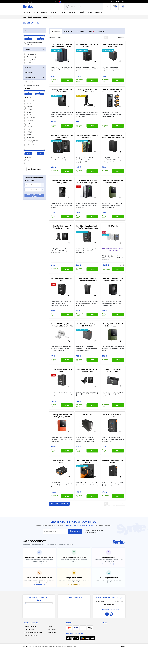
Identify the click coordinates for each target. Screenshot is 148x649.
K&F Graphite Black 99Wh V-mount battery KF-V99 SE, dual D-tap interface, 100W (61, 45)
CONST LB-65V (113, 226)
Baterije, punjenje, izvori (34, 17)
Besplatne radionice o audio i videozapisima (79, 525)
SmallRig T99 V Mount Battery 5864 (61, 279)
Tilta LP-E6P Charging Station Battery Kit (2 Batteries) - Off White (61, 325)
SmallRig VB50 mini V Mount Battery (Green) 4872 (113, 181)
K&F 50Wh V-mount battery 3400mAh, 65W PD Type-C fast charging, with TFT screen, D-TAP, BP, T (87, 181)
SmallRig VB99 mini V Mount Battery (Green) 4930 (113, 325)
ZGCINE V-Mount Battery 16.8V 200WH (113, 461)
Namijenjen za (28, 72)
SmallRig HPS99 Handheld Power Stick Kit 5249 (87, 91)
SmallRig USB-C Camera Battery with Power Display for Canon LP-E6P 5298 (87, 279)
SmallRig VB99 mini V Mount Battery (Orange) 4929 (62, 416)
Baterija (45, 17)
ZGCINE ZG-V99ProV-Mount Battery (87, 461)
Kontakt (54, 2)
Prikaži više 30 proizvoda (59, 504)
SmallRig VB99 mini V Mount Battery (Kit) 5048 (87, 370)
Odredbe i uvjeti (29, 629)
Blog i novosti (52, 629)
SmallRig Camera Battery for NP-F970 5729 (87, 325)
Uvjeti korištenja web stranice (33, 632)
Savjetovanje (52, 632)
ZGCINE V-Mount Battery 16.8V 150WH (62, 370)
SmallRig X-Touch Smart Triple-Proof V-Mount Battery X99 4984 (87, 227)
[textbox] (33, 185)
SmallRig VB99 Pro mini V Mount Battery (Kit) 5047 (62, 227)
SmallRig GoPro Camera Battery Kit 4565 (112, 370)
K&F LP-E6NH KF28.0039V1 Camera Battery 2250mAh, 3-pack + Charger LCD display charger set (112, 91)
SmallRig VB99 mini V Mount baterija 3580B (62, 91)
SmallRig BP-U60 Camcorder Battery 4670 (113, 45)
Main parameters (29, 77)
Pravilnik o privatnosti (30, 635)
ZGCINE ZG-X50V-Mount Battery (62, 461)
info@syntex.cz (110, 604)
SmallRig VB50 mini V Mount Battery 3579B (62, 181)
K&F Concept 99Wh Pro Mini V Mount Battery (87, 136)
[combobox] (34, 185)
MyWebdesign (72, 646)
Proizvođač (27, 68)
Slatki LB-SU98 (87, 415)
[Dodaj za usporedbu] (69, 61)
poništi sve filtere (34, 169)
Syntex (24, 17)
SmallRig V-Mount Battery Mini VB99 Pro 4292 (62, 136)
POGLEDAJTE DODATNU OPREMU (34, 195)
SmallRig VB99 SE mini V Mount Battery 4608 (87, 45)
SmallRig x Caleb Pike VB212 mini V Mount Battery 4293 (113, 279)
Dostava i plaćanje (30, 626)
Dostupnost (28, 49)
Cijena (26, 31)
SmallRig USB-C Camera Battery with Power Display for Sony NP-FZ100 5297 (113, 136)
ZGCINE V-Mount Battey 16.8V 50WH (112, 416)
